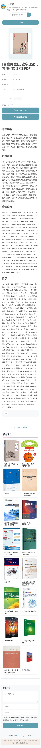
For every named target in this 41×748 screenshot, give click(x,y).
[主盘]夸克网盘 (21, 110)
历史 (6, 413)
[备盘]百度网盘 (21, 117)
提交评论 (20, 725)
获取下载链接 (21, 427)
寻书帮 (11, 4)
